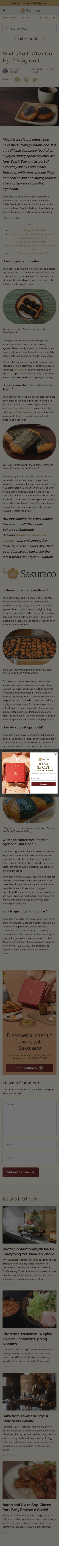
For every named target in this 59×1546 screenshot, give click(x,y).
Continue (43, 784)
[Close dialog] (55, 754)
